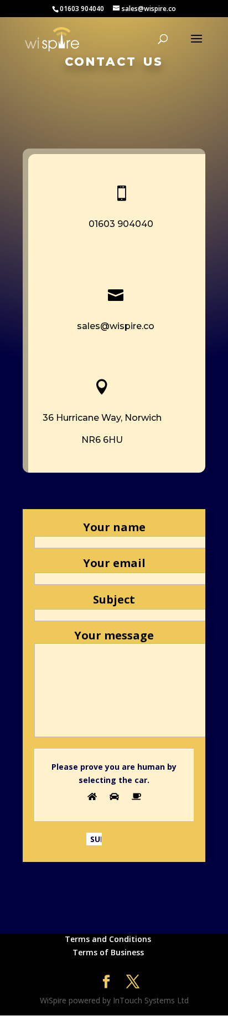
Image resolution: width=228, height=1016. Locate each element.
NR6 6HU (102, 440)
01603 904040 (121, 224)
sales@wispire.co (115, 326)
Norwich (143, 417)
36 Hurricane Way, (84, 417)
